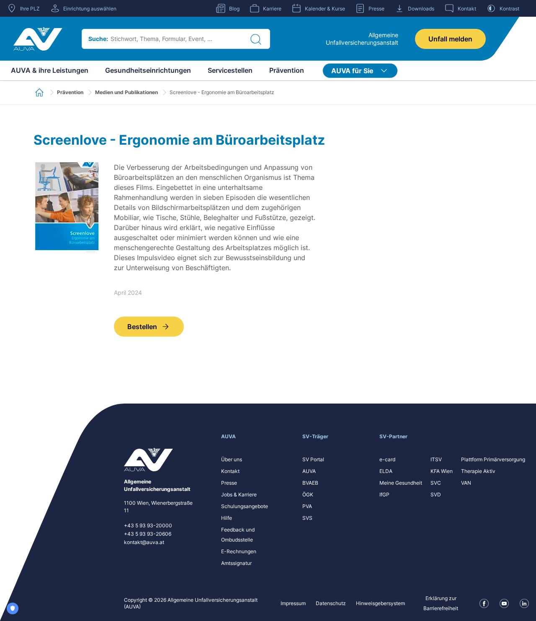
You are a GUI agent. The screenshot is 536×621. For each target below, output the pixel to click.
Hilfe (226, 518)
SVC (435, 483)
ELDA (385, 471)
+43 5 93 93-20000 (148, 525)
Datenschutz (331, 603)
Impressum (293, 603)
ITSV (436, 459)
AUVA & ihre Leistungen (49, 70)
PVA (307, 506)
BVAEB (310, 483)
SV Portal (313, 459)
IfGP (384, 494)
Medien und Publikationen (126, 92)
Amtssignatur (236, 563)
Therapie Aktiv (478, 471)
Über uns (231, 459)
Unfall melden (450, 39)
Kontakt (230, 471)
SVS (307, 518)
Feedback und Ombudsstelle (238, 534)
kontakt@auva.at (144, 542)
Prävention (286, 70)
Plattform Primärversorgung (493, 459)
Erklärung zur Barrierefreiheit (440, 603)
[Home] (37, 39)
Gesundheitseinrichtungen (148, 70)
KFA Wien (441, 471)
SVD (435, 494)
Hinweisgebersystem (380, 603)
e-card (387, 459)
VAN (466, 483)
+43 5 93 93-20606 (147, 534)
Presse (229, 483)
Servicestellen (230, 70)
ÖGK (307, 494)
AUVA (309, 471)
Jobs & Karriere (239, 494)
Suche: (98, 38)
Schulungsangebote (244, 506)
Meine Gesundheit (400, 483)
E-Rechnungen (238, 551)
